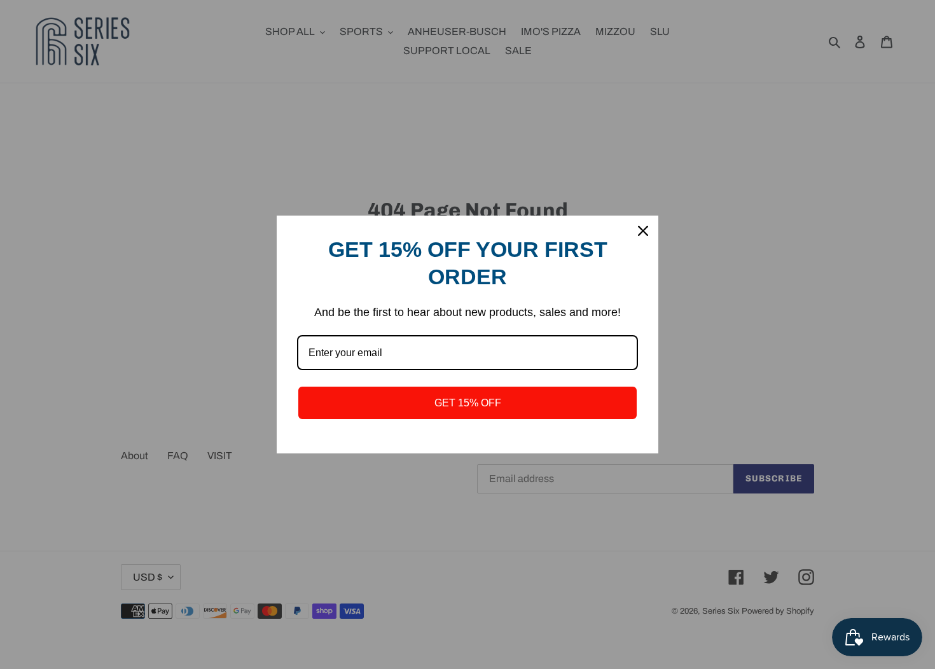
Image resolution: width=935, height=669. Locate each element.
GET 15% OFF (467, 402)
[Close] (643, 231)
